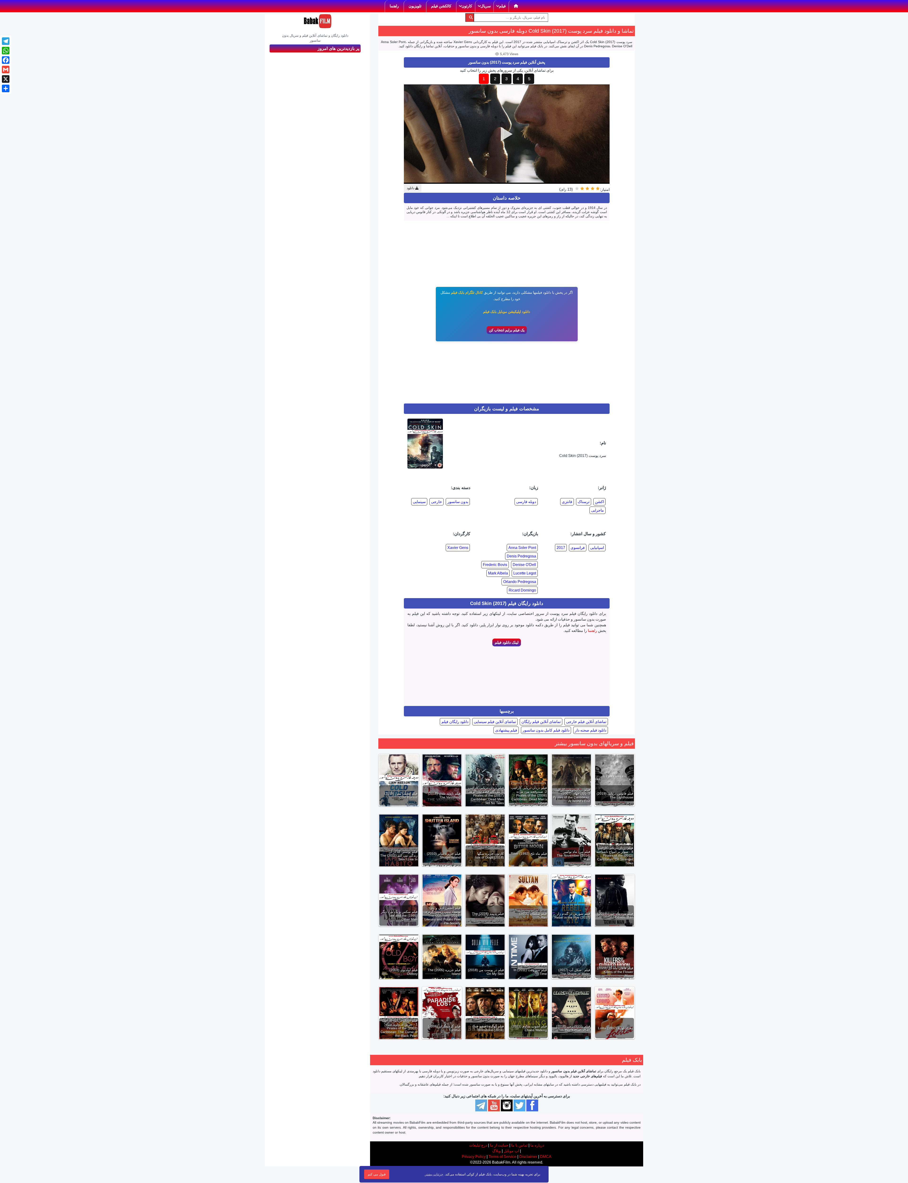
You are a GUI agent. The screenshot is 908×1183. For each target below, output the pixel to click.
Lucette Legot (524, 573)
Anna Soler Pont (522, 548)
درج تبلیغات (478, 1145)
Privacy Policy (474, 1157)
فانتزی (567, 502)
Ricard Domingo (522, 590)
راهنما (592, 631)
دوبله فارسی (526, 502)
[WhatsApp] (5, 50)
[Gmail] (5, 69)
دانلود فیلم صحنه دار (590, 730)
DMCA (545, 1157)
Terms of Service (502, 1157)
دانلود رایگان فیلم (454, 722)
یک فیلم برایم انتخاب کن (506, 330)
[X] (5, 79)
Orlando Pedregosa (519, 582)
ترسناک (583, 502)
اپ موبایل (511, 1151)
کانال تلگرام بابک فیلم (467, 292)
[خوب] (582, 188)
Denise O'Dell (524, 565)
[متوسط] (587, 188)
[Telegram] (5, 41)
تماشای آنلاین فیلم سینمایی (495, 722)
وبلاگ (496, 1151)
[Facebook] (5, 60)
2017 (561, 548)
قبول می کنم (377, 1174)
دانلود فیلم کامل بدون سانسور (546, 730)
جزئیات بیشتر (434, 1174)
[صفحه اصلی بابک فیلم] (516, 6)
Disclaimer (528, 1157)
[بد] (592, 188)
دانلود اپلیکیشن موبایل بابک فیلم (506, 312)
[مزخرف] (597, 188)
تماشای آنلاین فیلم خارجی (586, 722)
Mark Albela (498, 573)
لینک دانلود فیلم (507, 642)
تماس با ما (519, 1145)
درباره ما (537, 1145)
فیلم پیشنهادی (506, 730)
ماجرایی (597, 510)
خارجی (436, 502)
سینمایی (419, 502)
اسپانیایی (597, 548)
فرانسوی (578, 548)
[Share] (5, 88)
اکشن (599, 502)
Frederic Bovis (495, 565)
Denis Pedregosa (521, 556)
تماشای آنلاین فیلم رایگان (541, 722)
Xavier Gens (457, 548)
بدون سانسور (457, 502)
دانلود (411, 188)
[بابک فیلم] (317, 21)
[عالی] (577, 188)
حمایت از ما (499, 1145)
